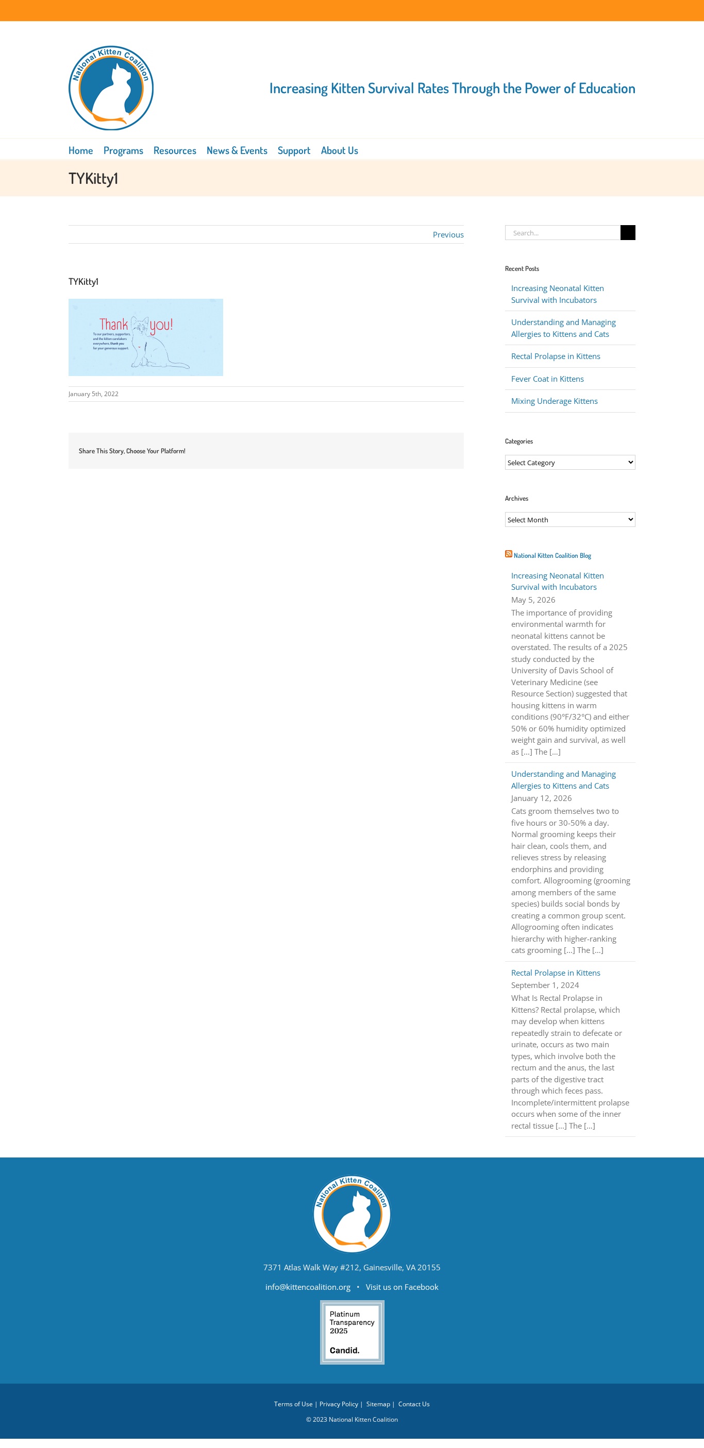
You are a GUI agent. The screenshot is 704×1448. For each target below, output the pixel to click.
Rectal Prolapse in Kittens (555, 356)
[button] (372, 149)
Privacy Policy (339, 1404)
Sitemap (378, 1404)
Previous (448, 234)
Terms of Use (293, 1404)
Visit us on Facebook (402, 1287)
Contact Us (414, 1404)
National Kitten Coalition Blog (552, 555)
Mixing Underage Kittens (554, 401)
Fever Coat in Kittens (547, 378)
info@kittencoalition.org (307, 1287)
